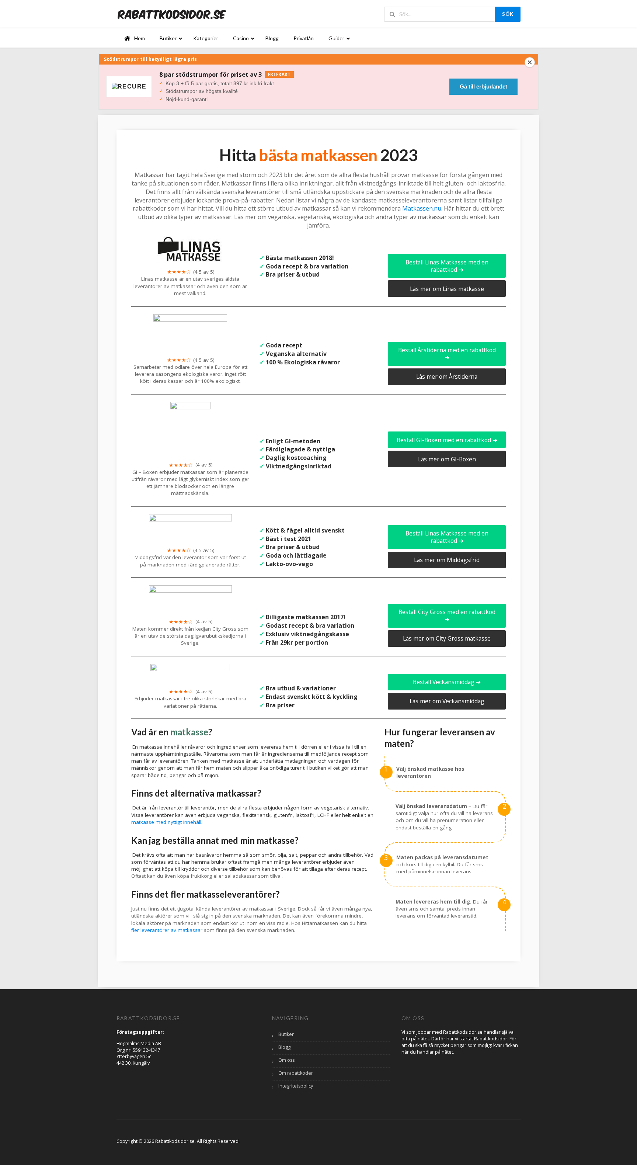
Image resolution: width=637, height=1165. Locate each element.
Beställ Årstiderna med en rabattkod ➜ (447, 353)
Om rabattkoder (295, 1073)
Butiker (286, 1034)
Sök (508, 14)
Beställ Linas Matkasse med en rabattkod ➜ (446, 266)
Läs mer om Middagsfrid (447, 560)
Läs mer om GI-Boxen (447, 459)
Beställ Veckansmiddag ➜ (447, 682)
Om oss (286, 1060)
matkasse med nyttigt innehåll (166, 822)
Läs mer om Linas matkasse (447, 289)
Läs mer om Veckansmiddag (447, 701)
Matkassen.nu (421, 208)
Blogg (284, 1047)
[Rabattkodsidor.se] (171, 13)
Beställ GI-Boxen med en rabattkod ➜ (447, 440)
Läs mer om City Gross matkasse (447, 638)
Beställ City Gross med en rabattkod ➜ (446, 615)
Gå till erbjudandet (483, 86)
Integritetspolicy (295, 1086)
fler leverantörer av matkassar (166, 930)
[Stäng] (530, 62)
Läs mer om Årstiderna (446, 376)
